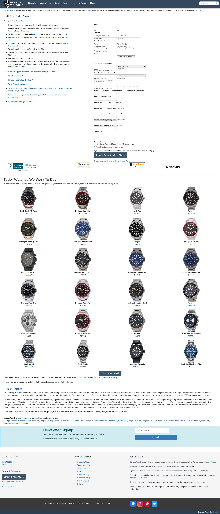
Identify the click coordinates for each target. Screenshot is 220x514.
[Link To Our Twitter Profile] (154, 504)
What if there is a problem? (18, 84)
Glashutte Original (100, 421)
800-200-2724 (7, 464)
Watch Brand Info (83, 465)
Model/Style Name (127, 47)
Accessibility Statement (65, 503)
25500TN (191, 214)
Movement (120, 59)
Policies (80, 484)
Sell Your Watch (83, 481)
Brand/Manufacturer (100, 47)
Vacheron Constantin (11, 423)
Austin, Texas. (210, 462)
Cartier (56, 421)
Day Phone (120, 38)
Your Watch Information (103, 41)
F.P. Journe (74, 421)
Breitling (50, 421)
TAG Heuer (188, 421)
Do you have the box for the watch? (108, 102)
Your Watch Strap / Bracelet (104, 73)
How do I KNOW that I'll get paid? (20, 80)
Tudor (18, 16)
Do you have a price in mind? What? (108, 125)
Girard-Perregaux (86, 421)
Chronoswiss (65, 421)
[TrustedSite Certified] (84, 165)
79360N (191, 336)
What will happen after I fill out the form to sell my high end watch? (32, 72)
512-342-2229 (7, 462)
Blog (79, 471)
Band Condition (121, 78)
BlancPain (35, 421)
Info (73, 3)
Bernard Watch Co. (205, 512)
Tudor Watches (13, 388)
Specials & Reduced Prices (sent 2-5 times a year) (115, 144)
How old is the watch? (102, 96)
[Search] (217, 3)
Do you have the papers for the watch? (109, 108)
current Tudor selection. (64, 382)
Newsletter (100, 503)
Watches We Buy (83, 478)
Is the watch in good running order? (108, 114)
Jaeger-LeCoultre (134, 421)
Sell (62, 3)
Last (118, 30)
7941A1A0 (29, 367)
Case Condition (121, 68)
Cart (93, 3)
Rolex (177, 421)
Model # (96, 53)
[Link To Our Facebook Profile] (133, 504)
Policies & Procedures (85, 503)
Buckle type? (103, 87)
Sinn (181, 421)
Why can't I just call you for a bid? (20, 102)
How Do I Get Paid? (15, 76)
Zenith (22, 423)
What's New (46, 3)
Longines (145, 421)
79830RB (28, 214)
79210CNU (137, 367)
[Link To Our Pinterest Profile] (147, 504)
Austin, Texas (91, 10)
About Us (136, 456)
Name (96, 24)
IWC (125, 421)
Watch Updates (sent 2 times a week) (110, 147)
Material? (104, 69)
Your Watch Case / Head (103, 63)
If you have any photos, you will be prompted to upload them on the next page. (125, 151)
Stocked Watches (84, 462)
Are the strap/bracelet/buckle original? (127, 87)
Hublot (120, 421)
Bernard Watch (9, 10)
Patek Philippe (168, 421)
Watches (33, 3)
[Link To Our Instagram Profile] (140, 504)
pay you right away (131, 10)
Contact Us (10, 456)
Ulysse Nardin (204, 421)
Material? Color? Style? (105, 80)
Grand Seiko (112, 421)
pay (33, 34)
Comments (98, 131)
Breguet (43, 421)
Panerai (159, 421)
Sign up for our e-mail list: (104, 142)
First (95, 30)
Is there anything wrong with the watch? (109, 120)
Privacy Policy (125, 161)
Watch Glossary (83, 475)
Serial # (119, 53)
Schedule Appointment (14, 477)
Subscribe (156, 437)
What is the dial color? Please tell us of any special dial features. (119, 90)
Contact (83, 3)
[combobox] (209, 3)
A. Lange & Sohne (10, 421)
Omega (152, 421)
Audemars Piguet (24, 421)
